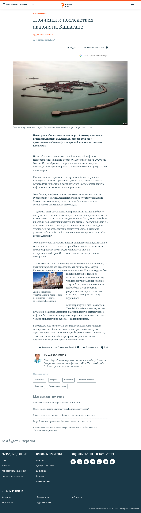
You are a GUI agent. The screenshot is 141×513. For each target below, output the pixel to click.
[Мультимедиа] (132, 5)
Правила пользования (12, 476)
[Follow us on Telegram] (92, 461)
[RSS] (112, 461)
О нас (4, 461)
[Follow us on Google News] (105, 461)
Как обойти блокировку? (14, 471)
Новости (40, 461)
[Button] (73, 48)
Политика (41, 471)
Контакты (6, 466)
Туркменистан (44, 502)
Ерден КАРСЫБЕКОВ (43, 34)
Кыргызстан (8, 502)
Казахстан (7, 497)
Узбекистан (77, 497)
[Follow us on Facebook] (86, 461)
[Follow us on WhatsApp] (99, 461)
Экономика (40, 13)
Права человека (44, 481)
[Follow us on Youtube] (73, 461)
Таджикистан (43, 497)
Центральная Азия (45, 466)
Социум (40, 476)
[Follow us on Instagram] (79, 461)
